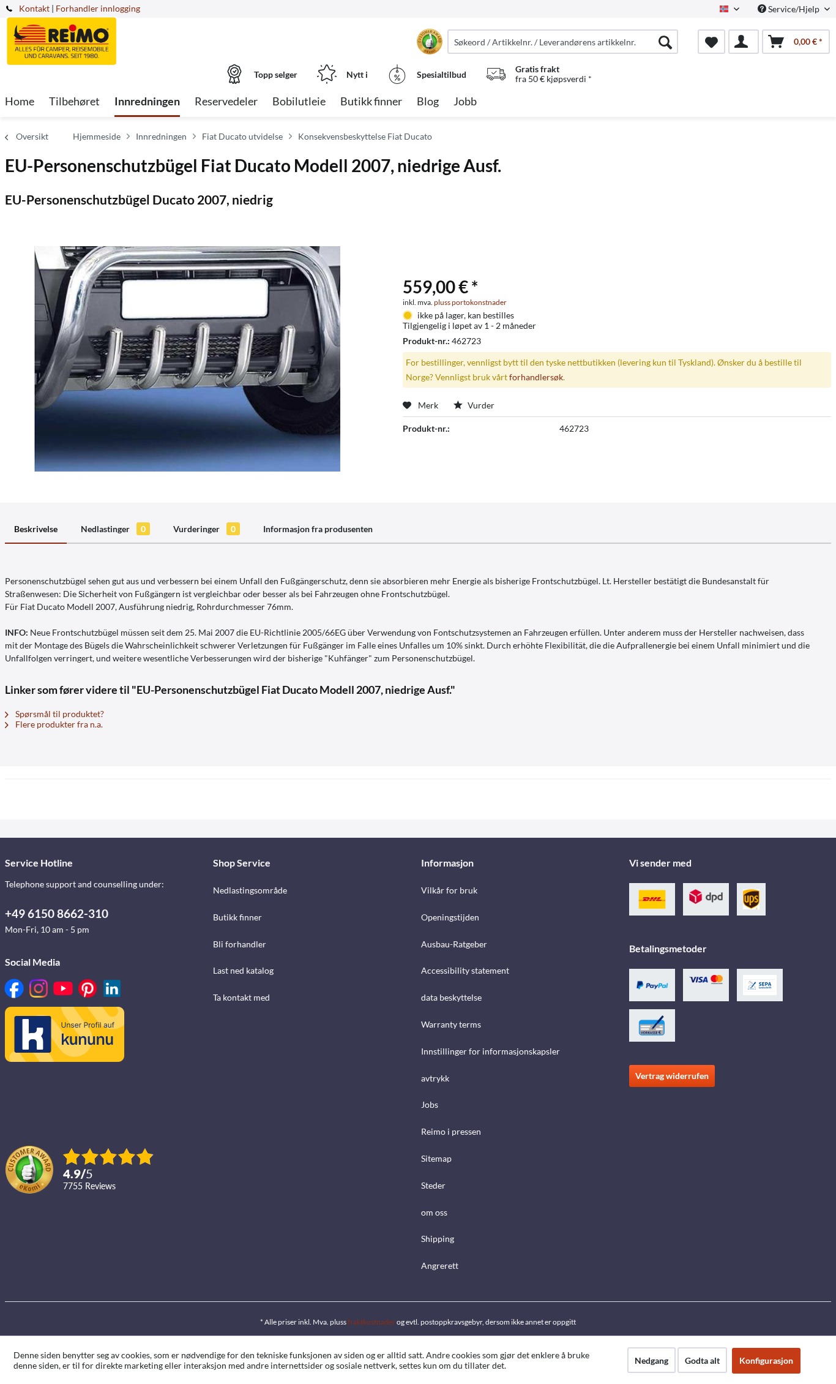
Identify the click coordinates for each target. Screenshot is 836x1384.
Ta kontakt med (241, 997)
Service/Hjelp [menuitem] (793, 9)
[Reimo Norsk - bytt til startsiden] (107, 35)
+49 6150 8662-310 (56, 913)
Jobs (429, 1104)
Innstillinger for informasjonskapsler (490, 1051)
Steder (433, 1185)
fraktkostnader (371, 1321)
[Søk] (665, 41)
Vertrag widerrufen (672, 1075)
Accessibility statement (465, 970)
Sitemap (436, 1158)
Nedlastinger (113, 529)
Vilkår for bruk (449, 890)
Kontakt (34, 8)
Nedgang (651, 1360)
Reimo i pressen (451, 1131)
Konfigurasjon (766, 1360)
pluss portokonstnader (470, 302)
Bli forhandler (239, 944)
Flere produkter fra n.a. (58, 724)
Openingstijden (450, 917)
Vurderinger (204, 529)
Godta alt (702, 1360)
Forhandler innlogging (98, 8)
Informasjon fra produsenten (318, 529)
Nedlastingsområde (250, 890)
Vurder (480, 405)
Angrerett (439, 1265)
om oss (434, 1212)
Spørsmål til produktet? (58, 714)
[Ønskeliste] (711, 41)
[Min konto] (743, 41)
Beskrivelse (36, 529)
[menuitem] (562, 41)
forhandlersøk (536, 377)
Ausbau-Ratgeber (454, 944)
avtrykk (435, 1078)
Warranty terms (451, 1024)
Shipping (437, 1238)
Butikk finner (237, 917)
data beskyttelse (451, 997)
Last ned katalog (243, 970)
